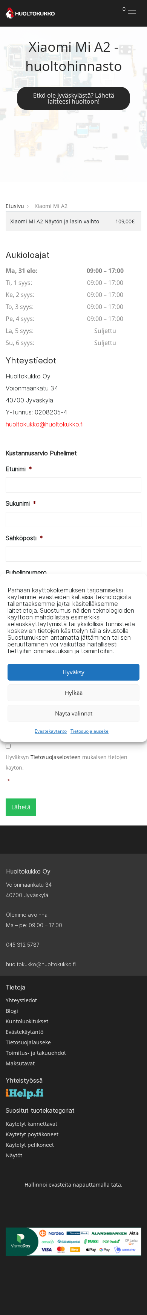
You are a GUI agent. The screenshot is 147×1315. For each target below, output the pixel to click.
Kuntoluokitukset (27, 1021)
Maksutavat (20, 1063)
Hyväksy (73, 672)
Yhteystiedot (21, 1000)
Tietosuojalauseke (89, 731)
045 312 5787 (23, 944)
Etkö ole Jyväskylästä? (73, 98)
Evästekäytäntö (51, 731)
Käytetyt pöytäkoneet (32, 1134)
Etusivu (15, 205)
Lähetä (21, 807)
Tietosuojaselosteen (56, 757)
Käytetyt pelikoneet (30, 1144)
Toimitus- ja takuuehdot (36, 1052)
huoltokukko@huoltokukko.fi (45, 424)
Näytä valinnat (73, 713)
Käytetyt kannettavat (31, 1123)
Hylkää (74, 692)
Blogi (12, 1010)
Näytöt (14, 1155)
